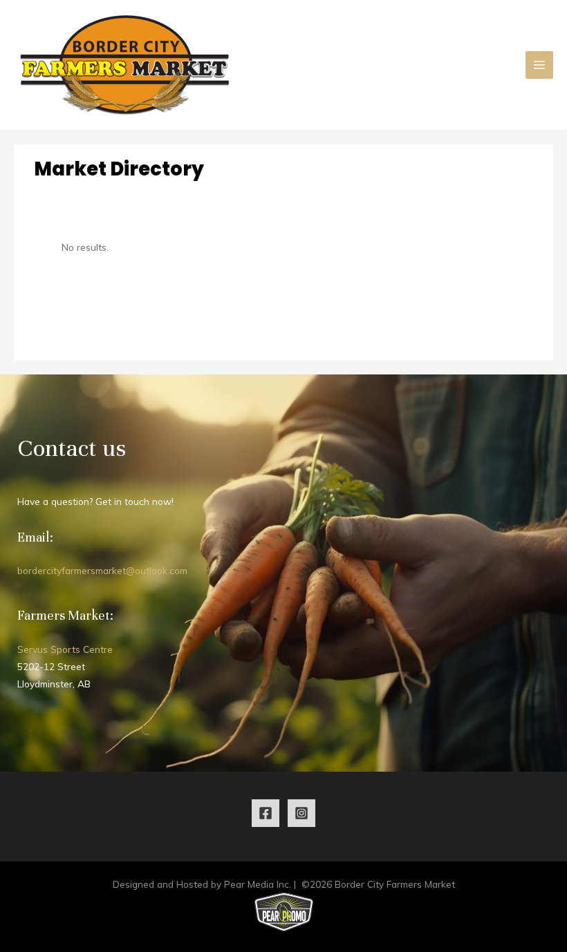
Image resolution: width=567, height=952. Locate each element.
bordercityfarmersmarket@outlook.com (102, 570)
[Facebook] (265, 813)
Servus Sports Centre (65, 649)
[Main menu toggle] (540, 65)
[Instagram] (301, 813)
